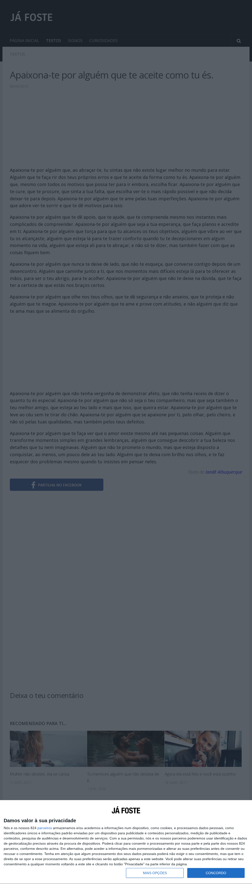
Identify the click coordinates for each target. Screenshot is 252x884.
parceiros (44, 828)
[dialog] (126, 842)
